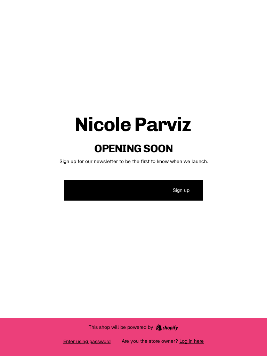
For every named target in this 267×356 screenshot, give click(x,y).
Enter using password (87, 341)
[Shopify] (167, 327)
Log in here (191, 341)
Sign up (181, 190)
